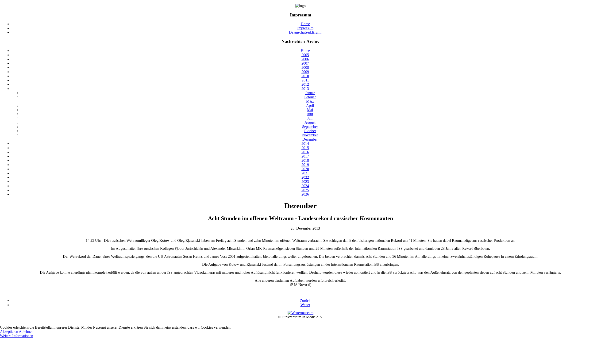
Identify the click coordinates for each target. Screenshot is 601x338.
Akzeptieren (9, 332)
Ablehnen (26, 332)
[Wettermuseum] (300, 313)
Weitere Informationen (16, 336)
